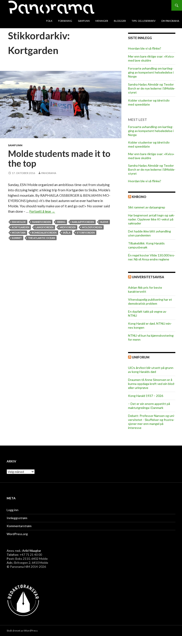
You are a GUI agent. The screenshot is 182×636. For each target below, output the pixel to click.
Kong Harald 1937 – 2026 (145, 396)
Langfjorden (44, 227)
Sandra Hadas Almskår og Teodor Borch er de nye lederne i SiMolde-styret (151, 88)
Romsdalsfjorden (44, 232)
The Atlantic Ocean (41, 237)
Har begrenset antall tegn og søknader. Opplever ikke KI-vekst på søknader (151, 219)
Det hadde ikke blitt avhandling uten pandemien (149, 233)
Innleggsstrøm (17, 518)
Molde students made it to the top (59, 158)
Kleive (104, 221)
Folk (49, 20)
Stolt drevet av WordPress (22, 630)
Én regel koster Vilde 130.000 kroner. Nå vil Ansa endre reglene (151, 257)
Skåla (67, 232)
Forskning (65, 20)
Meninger (101, 20)
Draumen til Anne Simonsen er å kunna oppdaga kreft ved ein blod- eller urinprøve (151, 384)
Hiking (61, 221)
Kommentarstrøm (19, 526)
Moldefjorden (92, 227)
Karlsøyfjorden (83, 221)
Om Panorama (170, 20)
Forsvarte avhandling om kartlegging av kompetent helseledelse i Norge (151, 72)
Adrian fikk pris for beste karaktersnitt (145, 289)
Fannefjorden (41, 221)
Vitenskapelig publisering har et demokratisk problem (150, 301)
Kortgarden (20, 227)
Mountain (19, 232)
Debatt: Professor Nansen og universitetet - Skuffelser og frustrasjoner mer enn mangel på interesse (151, 422)
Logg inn (12, 510)
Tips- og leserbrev (143, 20)
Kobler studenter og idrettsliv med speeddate (149, 102)
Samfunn (84, 20)
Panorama (48, 173)
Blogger (120, 20)
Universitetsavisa (148, 277)
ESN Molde (19, 221)
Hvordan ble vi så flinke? (144, 48)
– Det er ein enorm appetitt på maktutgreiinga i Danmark (149, 406)
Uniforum (140, 357)
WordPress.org (17, 534)
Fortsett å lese (42, 211)
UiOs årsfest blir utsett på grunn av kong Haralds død (150, 370)
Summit (17, 237)
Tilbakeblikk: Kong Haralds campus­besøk (146, 245)
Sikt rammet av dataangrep (146, 207)
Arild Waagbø (31, 550)
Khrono (139, 197)
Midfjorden (68, 227)
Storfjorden (86, 232)
